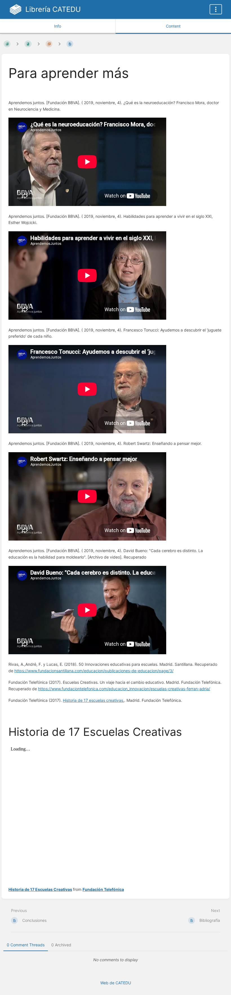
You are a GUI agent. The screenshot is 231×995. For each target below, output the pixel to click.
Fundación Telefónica (103, 889)
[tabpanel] (115, 960)
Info (57, 26)
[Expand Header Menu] (216, 9)
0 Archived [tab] (61, 944)
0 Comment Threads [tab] (26, 944)
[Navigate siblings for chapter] (39, 44)
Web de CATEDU (115, 982)
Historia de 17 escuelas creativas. (93, 700)
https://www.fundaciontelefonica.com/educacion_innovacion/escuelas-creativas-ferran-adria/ (124, 688)
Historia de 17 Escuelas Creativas (40, 889)
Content (173, 26)
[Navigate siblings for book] (17, 44)
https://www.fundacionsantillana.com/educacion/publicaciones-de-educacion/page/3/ (94, 670)
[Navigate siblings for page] (59, 44)
